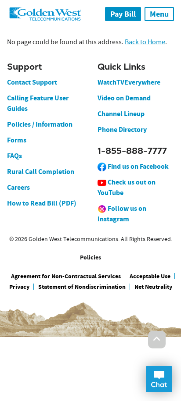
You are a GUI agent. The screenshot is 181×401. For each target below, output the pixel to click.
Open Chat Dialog (159, 379)
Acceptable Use (150, 276)
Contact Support (32, 82)
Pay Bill (123, 14)
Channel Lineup (121, 113)
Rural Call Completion (40, 171)
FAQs (14, 155)
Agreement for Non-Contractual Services (66, 276)
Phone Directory (122, 129)
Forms (16, 140)
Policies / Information (39, 124)
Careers (18, 187)
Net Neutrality (153, 287)
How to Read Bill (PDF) (41, 203)
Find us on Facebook (137, 166)
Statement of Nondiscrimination (82, 287)
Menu (159, 14)
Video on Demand (124, 98)
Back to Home (145, 42)
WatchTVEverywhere (129, 82)
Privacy (19, 287)
